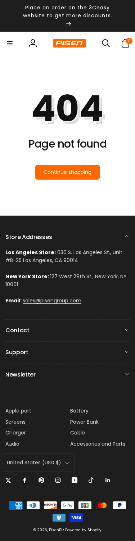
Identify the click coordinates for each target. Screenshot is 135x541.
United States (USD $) (34, 462)
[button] (10, 43)
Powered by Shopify (83, 530)
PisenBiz (56, 530)
